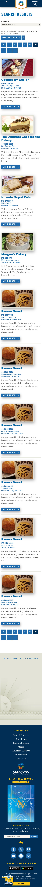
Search (35, 2)
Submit (34, 836)
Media (21, 747)
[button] (7, 3)
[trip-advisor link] (28, 856)
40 (36, 31)
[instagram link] (21, 856)
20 (31, 31)
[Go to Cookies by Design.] (17, 67)
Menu (7, 2)
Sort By (5, 22)
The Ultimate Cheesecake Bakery (20, 138)
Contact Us (21, 758)
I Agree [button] (21, 883)
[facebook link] (13, 849)
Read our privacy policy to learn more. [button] (21, 879)
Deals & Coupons (21, 735)
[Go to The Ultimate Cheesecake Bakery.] (17, 124)
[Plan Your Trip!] (8, 879)
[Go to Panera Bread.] (17, 299)
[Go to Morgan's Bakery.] (17, 242)
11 (3, 50)
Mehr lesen (9, 107)
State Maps (21, 739)
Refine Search (11, 37)
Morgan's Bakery (14, 254)
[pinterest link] (28, 849)
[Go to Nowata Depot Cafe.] (17, 185)
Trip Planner (21, 755)
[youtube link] (13, 856)
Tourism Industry (21, 743)
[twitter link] (21, 849)
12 (9, 50)
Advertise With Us (21, 751)
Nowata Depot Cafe (16, 197)
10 (35, 45)
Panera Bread (11, 311)
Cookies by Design (15, 79)
